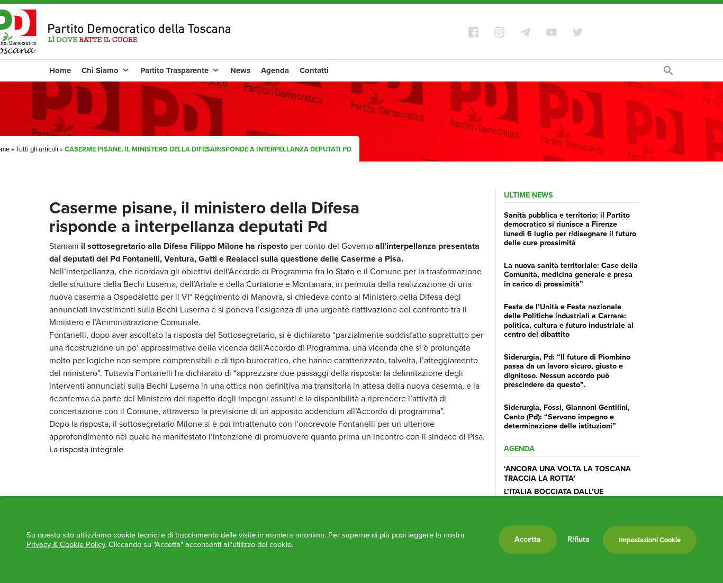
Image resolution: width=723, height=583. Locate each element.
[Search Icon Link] (668, 73)
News (240, 70)
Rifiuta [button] (578, 539)
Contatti (314, 70)
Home (60, 70)
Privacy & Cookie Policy (65, 544)
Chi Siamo (100, 70)
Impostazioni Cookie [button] (650, 540)
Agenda (275, 70)
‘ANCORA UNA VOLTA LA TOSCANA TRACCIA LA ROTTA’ (567, 473)
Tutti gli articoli (37, 149)
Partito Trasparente (174, 70)
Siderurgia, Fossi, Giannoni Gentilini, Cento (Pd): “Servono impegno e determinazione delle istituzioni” (567, 416)
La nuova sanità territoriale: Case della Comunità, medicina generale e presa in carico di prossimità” (571, 274)
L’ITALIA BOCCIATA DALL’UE (553, 491)
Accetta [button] (527, 539)
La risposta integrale (86, 449)
